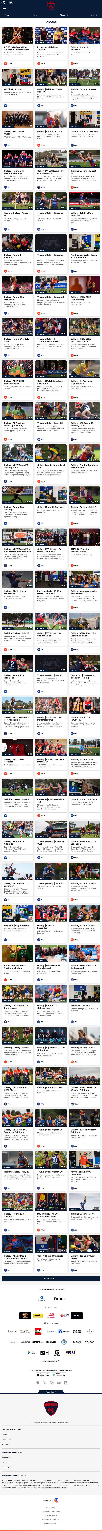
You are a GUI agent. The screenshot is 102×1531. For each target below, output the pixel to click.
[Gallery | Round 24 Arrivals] (84, 129)
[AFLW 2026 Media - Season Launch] (84, 549)
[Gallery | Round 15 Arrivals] (84, 799)
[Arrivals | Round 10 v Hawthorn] (84, 1171)
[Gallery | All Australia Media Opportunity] (17, 422)
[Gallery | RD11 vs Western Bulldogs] (84, 1129)
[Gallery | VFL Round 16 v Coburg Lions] (51, 633)
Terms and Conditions (50, 1511)
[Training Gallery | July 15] (17, 633)
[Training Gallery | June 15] (84, 883)
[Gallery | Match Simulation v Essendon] (51, 380)
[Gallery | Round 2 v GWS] (51, 129)
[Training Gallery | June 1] (84, 1046)
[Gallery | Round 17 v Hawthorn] (84, 717)
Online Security (50, 1523)
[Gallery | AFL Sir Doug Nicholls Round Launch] (17, 1254)
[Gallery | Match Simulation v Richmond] (84, 591)
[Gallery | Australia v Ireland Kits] (51, 464)
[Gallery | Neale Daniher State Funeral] (51, 964)
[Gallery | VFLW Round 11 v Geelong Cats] (17, 464)
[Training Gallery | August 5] (51, 296)
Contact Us (51, 1508)
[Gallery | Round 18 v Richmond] (17, 675)
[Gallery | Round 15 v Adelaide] (17, 841)
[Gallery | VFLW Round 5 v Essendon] (84, 841)
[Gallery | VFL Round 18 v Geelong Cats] (84, 422)
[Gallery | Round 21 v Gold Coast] (17, 338)
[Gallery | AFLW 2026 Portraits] (17, 758)
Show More (52, 1279)
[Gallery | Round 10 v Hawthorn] (17, 1213)
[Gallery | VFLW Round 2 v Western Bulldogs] (84, 1087)
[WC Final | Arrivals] (17, 89)
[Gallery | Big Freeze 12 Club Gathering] (51, 1046)
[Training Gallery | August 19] (84, 170)
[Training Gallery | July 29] (51, 422)
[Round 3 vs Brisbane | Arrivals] (51, 47)
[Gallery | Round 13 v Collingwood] (51, 1005)
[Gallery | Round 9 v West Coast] (84, 1254)
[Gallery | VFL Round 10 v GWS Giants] (17, 1087)
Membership (7, 1457)
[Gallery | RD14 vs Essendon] (51, 924)
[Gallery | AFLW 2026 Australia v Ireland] (84, 338)
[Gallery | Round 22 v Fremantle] (17, 296)
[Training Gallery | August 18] (17, 212)
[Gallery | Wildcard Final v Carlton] (51, 89)
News (35, 15)
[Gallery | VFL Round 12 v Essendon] (17, 883)
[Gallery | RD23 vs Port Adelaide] (84, 212)
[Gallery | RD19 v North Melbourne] (17, 591)
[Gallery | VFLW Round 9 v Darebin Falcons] (84, 633)
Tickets (63, 15)
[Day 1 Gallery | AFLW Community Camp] (51, 1213)
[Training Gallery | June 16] (51, 883)
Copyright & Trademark (51, 1519)
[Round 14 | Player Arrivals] (17, 924)
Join (93, 15)
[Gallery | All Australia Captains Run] (84, 380)
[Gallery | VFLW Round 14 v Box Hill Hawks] (51, 170)
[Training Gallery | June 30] (17, 799)
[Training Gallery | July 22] (84, 506)
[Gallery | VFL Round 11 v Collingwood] (17, 1005)
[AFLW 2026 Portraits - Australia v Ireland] (17, 964)
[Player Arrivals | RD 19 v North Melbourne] (51, 591)
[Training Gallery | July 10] (51, 675)
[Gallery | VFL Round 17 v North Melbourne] (51, 549)
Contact (5, 1434)
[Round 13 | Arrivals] (84, 1005)
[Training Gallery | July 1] (84, 758)
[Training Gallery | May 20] (51, 1171)
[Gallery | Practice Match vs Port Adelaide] (84, 464)
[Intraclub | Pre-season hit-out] (51, 799)
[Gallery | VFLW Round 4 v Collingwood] (84, 964)
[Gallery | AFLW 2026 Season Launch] (17, 380)
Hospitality (6, 1467)
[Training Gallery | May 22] (17, 1171)
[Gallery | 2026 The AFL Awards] (17, 129)
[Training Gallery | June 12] (84, 924)
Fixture (7, 15)
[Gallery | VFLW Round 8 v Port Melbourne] (17, 717)
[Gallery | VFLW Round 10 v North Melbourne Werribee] (17, 549)
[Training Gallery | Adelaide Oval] (51, 841)
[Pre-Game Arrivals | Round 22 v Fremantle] (84, 254)
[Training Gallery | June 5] (17, 1046)
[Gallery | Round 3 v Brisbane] (84, 47)
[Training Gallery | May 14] (84, 1213)
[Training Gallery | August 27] (84, 89)
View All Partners (49, 1361)
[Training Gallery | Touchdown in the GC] (51, 338)
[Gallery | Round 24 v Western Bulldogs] (17, 170)
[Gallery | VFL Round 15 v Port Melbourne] (51, 717)
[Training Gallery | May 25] (51, 1129)
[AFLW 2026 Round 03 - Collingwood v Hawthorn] (17, 47)
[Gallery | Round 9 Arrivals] (51, 1254)
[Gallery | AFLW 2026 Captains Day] (84, 296)
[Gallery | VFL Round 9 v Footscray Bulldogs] (17, 1129)
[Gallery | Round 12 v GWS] (51, 1087)
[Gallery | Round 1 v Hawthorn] (17, 254)
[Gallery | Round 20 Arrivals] (51, 506)
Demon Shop (7, 1462)
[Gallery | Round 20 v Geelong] (17, 506)
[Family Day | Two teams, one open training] (84, 675)
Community (6, 1439)
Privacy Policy (63, 1422)
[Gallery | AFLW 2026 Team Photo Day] (51, 758)
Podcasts (5, 1444)
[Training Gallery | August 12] (51, 254)
